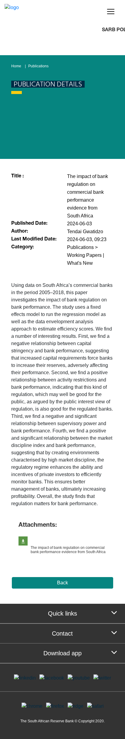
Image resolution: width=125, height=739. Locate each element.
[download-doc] (23, 541)
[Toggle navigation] (111, 11)
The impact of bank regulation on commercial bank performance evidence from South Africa (68, 550)
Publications (38, 66)
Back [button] (62, 582)
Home (16, 66)
